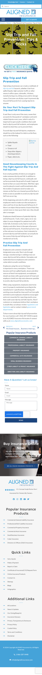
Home (2, 23)
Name (7, 385)
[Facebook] (13, 499)
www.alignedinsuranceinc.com (21, 321)
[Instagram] (17, 499)
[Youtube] (24, 499)
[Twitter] (28, 499)
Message (8, 399)
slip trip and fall (8, 88)
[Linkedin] (21, 499)
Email (7, 392)
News (9, 23)
